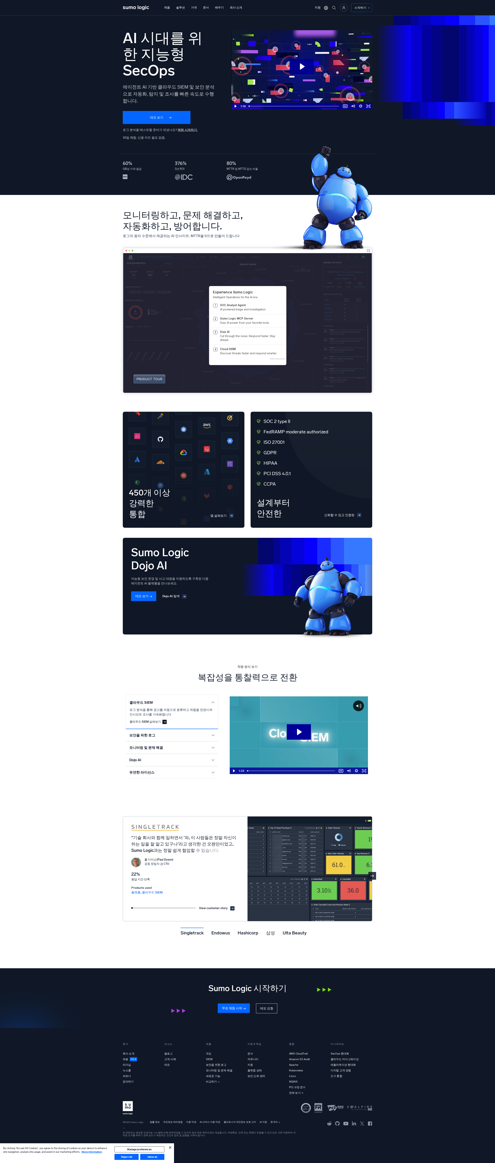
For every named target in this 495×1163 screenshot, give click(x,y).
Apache (293, 1065)
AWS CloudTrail (298, 1053)
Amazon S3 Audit (299, 1059)
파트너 (127, 1076)
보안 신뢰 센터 (256, 1076)
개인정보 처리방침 (173, 1122)
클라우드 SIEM (152, 892)
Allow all (152, 1156)
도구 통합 (336, 1076)
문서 (206, 7)
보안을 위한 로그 (216, 1065)
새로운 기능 (213, 1076)
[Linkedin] (354, 1123)
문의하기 (128, 1081)
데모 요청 (266, 1008)
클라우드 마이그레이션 (345, 1059)
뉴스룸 (127, 1070)
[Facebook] (370, 1123)
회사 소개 (236, 7)
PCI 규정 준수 (297, 1087)
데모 (167, 1065)
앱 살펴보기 (218, 515)
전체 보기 (295, 1093)
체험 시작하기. (188, 130)
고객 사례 (170, 1059)
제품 (167, 7)
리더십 (127, 1065)
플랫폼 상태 (255, 1070)
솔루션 (180, 7)
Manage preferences (139, 1149)
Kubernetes (296, 1070)
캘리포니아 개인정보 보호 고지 (240, 1122)
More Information (92, 1151)
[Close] (170, 1147)
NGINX (293, 1081)
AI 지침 (263, 1122)
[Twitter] (362, 1123)
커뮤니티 (253, 1059)
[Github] (329, 1123)
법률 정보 (155, 1122)
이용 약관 (191, 1122)
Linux (292, 1076)
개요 (208, 1053)
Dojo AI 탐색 (171, 596)
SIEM (209, 1059)
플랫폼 (136, 892)
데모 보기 (156, 117)
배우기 (219, 7)
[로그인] (344, 8)
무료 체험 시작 (232, 1008)
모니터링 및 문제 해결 (219, 1070)
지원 (318, 7)
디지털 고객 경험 (341, 1070)
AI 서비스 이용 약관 (210, 1122)
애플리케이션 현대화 (343, 1065)
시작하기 (360, 7)
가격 (194, 7)
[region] (87, 1153)
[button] (372, 876)
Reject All (126, 1156)
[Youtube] (345, 1123)
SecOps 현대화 (340, 1053)
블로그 (168, 1053)
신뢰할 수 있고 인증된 (339, 515)
